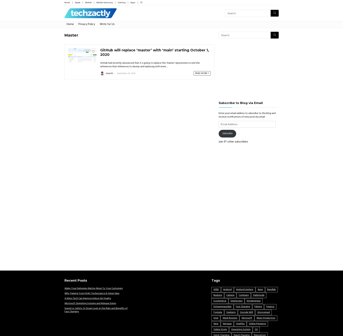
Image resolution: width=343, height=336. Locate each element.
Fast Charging (243, 307)
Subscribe (227, 133)
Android (227, 289)
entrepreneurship (222, 307)
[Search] (275, 13)
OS (256, 329)
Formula (217, 312)
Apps (132, 2)
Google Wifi (246, 312)
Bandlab (271, 289)
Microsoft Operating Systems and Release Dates (90, 303)
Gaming (122, 2)
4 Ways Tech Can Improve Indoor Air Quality (87, 298)
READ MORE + (202, 73)
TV (141, 2)
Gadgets (231, 312)
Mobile (88, 2)
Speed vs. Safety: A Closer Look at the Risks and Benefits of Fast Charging (96, 310)
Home (67, 2)
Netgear (227, 324)
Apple (77, 2)
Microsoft (247, 318)
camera (230, 295)
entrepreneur (254, 301)
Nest (215, 324)
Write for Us (107, 24)
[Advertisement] (249, 70)
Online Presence (257, 324)
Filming (258, 307)
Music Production (266, 318)
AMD (216, 289)
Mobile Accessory (104, 2)
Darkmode (258, 295)
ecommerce (219, 301)
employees (236, 301)
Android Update (244, 289)
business (217, 295)
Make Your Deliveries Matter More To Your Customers (93, 288)
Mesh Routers (230, 318)
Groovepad (263, 312)
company (244, 295)
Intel (215, 318)
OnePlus (240, 324)
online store (220, 329)
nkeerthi (109, 73)
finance (270, 307)
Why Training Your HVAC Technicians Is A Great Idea (91, 293)
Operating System (240, 329)
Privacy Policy (86, 24)
